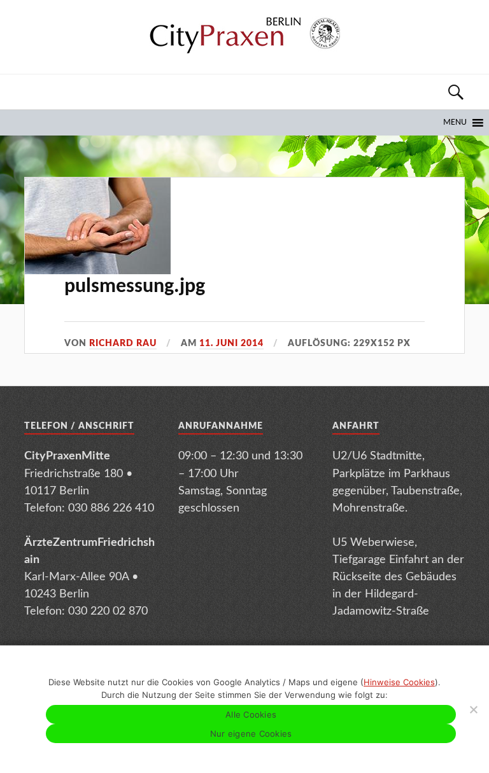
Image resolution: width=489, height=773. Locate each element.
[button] (455, 123)
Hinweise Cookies (399, 682)
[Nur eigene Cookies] (473, 709)
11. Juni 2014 (231, 343)
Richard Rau (123, 343)
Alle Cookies (250, 714)
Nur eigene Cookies (251, 733)
